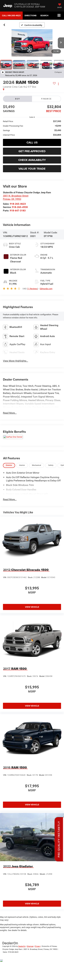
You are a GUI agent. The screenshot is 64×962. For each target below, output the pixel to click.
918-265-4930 (20, 207)
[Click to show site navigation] (59, 15)
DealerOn (21, 946)
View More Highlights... (15, 360)
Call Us (32, 142)
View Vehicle (32, 606)
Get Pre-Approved (32, 151)
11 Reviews (32, 288)
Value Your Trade (32, 169)
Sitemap (30, 946)
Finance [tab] (46, 99)
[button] (11, 15)
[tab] (9, 465)
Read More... (10, 412)
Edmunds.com (46, 288)
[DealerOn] (10, 943)
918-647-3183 (18, 210)
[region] (32, 128)
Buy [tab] (17, 99)
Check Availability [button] (32, 160)
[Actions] (58, 84)
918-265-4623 (18, 204)
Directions (31, 15)
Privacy (37, 946)
